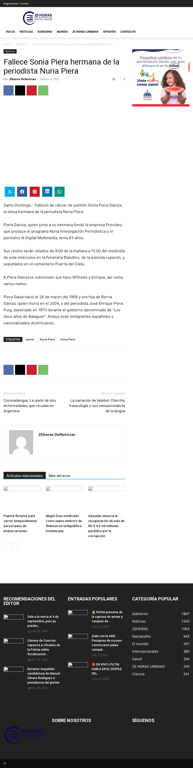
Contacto (128, 31)
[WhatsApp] (43, 90)
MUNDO (62, 31)
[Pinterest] (32, 90)
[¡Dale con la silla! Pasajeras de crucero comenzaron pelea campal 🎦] (78, 641)
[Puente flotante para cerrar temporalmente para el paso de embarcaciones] (22, 498)
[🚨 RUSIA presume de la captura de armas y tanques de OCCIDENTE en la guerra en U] (78, 617)
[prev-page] (7, 546)
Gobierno (44, 31)
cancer (30, 339)
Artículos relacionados (25, 476)
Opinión (109, 31)
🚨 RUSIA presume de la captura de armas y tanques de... (107, 616)
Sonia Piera (67, 339)
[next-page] (15, 546)
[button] (183, 31)
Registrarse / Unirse (16, 3)
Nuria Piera (47, 339)
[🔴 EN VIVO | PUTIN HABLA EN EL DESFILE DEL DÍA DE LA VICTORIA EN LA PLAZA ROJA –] (78, 669)
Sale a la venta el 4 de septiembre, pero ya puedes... (43, 621)
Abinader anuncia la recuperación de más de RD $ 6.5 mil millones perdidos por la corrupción (106, 526)
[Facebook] (9, 90)
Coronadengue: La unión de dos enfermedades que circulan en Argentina (30, 405)
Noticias (26, 31)
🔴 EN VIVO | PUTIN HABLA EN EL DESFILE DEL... (107, 669)
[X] (20, 90)
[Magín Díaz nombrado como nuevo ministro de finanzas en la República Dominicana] (64, 498)
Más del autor (60, 476)
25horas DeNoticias (22, 79)
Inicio (10, 31)
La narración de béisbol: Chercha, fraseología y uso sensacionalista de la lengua (97, 405)
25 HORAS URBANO (85, 31)
